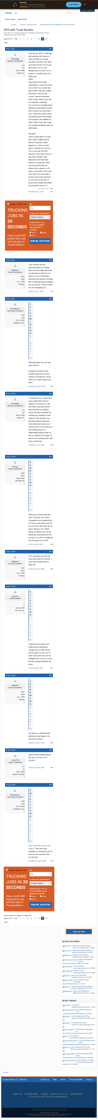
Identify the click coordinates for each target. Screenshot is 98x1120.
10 (46, 39)
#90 (50, 785)
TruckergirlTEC (67, 1057)
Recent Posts (22, 19)
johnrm (15, 596)
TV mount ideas (78, 966)
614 (23, 65)
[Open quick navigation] (91, 25)
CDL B (44, 233)
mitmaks (74, 1007)
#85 (50, 457)
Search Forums (10, 19)
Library (44, 1094)
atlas (43, 517)
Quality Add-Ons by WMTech (49, 1114)
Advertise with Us (59, 1094)
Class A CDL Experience (40, 213)
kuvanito (74, 977)
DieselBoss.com (18, 323)
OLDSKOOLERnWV (68, 1044)
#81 (50, 49)
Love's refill (75, 1005)
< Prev (16, 39)
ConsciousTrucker (68, 963)
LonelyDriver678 (67, 1014)
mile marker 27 (67, 1033)
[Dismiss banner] (84, 4)
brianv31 (74, 988)
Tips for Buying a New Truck (80, 1047)
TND (36, 757)
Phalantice (76, 957)
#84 (50, 393)
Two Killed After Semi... (79, 1023)
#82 (50, 260)
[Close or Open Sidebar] (88, 25)
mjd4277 (74, 1018)
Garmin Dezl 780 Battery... (81, 991)
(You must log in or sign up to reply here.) (18, 915)
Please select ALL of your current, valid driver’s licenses (37, 226)
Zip (31, 204)
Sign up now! (79, 931)
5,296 (22, 473)
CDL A (33, 233)
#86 (50, 551)
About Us (17, 1094)
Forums (8, 13)
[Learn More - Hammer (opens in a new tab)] (49, 4)
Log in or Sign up (87, 10)
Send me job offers (40, 241)
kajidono (15, 270)
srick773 (15, 760)
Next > (6, 43)
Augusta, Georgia (18, 774)
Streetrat (21, 284)
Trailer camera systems (80, 955)
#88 (50, 675)
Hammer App (76, 1094)
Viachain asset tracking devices (82, 986)
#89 (50, 750)
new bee (14, 35)
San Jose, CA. (19, 610)
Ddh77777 (76, 948)
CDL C (33, 235)
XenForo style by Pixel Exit (49, 1112)
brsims (15, 467)
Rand (30, 526)
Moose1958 (66, 984)
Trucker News (31, 1094)
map (39, 88)
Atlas (30, 556)
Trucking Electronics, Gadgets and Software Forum (31, 33)
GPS (40, 68)
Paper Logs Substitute (79, 975)
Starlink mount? (78, 971)
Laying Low (20, 73)
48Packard (76, 993)
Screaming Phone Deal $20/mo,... (83, 950)
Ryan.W (73, 1049)
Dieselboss (15, 309)
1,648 (22, 315)
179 (23, 767)
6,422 (22, 276)
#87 (50, 586)
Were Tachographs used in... (82, 946)
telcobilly (15, 59)
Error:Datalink (74, 1036)
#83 (50, 299)
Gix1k (71, 1038)
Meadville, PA (19, 481)
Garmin (48, 71)
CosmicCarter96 (81, 1062)
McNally (36, 526)
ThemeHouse (62, 1116)
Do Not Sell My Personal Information (48, 1097)
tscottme (75, 952)
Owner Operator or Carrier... (85, 1060)
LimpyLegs (77, 968)
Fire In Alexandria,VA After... (80, 1016)
